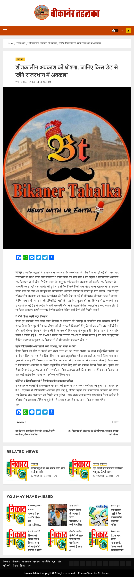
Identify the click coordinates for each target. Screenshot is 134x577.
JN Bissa (22, 82)
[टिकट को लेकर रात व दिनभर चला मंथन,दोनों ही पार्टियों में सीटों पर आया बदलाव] (16, 540)
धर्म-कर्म (6, 566)
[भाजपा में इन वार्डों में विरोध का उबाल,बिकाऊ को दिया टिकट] (16, 515)
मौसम (15, 566)
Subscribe (128, 30)
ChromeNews (85, 573)
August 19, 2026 (42, 476)
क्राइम (36, 561)
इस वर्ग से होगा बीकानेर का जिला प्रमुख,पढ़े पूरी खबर (108, 470)
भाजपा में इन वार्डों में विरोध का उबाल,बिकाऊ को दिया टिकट (34, 523)
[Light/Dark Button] (115, 30)
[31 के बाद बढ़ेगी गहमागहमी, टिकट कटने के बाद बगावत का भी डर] (99, 540)
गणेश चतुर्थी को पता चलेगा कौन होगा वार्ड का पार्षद (48, 470)
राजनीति (96, 464)
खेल (59, 561)
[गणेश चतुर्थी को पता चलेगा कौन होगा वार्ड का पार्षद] (18, 470)
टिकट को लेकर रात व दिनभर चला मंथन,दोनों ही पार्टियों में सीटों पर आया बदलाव (35, 546)
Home (6, 561)
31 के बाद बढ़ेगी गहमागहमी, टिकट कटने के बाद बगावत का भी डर (117, 545)
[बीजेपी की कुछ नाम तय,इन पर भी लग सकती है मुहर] (57, 540)
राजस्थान (20, 59)
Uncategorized (35, 505)
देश (53, 561)
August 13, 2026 (104, 476)
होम (118, 505)
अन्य (71, 505)
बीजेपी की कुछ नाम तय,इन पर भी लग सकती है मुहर (76, 541)
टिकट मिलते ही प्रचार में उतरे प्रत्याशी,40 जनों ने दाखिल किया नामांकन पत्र (76, 521)
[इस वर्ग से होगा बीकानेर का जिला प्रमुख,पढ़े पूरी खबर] (80, 470)
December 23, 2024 (41, 82)
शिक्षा (22, 566)
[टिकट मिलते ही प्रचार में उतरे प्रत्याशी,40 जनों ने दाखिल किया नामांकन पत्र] (57, 515)
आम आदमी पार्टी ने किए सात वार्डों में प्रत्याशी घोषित (116, 517)
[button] (5, 30)
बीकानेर (31, 509)
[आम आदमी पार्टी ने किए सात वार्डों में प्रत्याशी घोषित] (99, 515)
